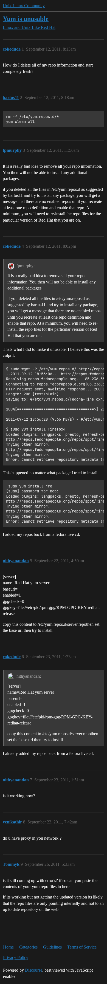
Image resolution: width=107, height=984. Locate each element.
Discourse (33, 970)
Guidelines (52, 947)
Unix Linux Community (24, 5)
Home (8, 947)
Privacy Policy (15, 957)
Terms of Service (82, 947)
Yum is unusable (26, 18)
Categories (28, 947)
